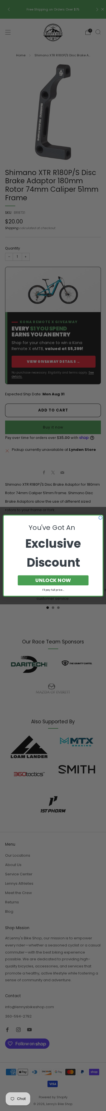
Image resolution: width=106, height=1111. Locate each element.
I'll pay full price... (53, 590)
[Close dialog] (100, 517)
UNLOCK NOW (53, 580)
